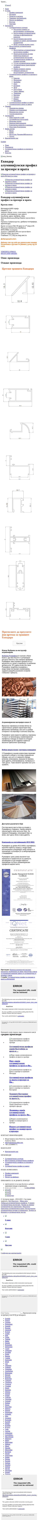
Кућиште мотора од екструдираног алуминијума (24, 71)
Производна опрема (16, 108)
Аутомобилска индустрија (18, 119)
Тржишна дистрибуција (17, 18)
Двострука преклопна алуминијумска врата (15, 1207)
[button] (19, 643)
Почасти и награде (16, 16)
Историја (12, 14)
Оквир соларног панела (22, 69)
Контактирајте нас (11, 138)
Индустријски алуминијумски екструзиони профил (24, 51)
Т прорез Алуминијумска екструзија (17, 1204)
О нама (7, 11)
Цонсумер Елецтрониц (17, 127)
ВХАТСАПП (5, 253)
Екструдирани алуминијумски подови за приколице (18, 1209)
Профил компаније (16, 12)
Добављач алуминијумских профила (14, 1203)
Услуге (11, 136)
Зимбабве (17, 82)
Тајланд (16, 97)
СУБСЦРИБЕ (30, 1188)
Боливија (17, 86)
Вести (11, 131)
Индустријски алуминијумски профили (19, 1160)
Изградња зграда (15, 121)
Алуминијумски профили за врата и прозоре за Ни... (21, 1079)
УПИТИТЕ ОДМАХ (8, 251)
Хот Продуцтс (13, 1201)
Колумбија (17, 101)
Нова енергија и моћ (16, 117)
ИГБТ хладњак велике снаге (24, 44)
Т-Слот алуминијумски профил (25, 63)
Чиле (15, 87)
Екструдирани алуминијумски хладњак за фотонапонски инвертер (24, 35)
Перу (15, 84)
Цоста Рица (18, 89)
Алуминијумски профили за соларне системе (24, 60)
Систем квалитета (15, 114)
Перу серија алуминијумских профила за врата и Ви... (20, 1063)
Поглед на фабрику (16, 20)
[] (21, 1313)
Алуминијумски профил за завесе (21, 102)
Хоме (7, 9)
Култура (12, 22)
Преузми (12, 24)
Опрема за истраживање (18, 110)
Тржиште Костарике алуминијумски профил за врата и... (20, 1096)
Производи (9, 26)
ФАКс (11, 132)
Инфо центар (10, 129)
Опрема (8, 106)
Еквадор (17, 78)
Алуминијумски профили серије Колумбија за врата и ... (21, 1048)
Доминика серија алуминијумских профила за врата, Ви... (20, 1112)
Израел (16, 99)
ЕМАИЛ (14, 253)
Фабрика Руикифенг (10, 656)
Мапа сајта (24, 1201)
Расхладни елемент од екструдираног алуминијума (24, 30)
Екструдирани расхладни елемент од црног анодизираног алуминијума (25, 40)
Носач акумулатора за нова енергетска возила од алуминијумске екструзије (23, 55)
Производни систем (16, 112)
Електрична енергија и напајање (21, 125)
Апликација (9, 116)
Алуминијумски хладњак (18, 27)
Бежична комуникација (17, 123)
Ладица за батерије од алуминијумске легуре (18, 1211)
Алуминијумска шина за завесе (20, 104)
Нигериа (17, 95)
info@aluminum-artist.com (14, 1142)
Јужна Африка (19, 91)
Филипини (17, 80)
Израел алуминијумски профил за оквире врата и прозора (20, 1129)
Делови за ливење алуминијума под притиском (17, 1206)
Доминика (17, 93)
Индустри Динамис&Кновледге (20, 134)
